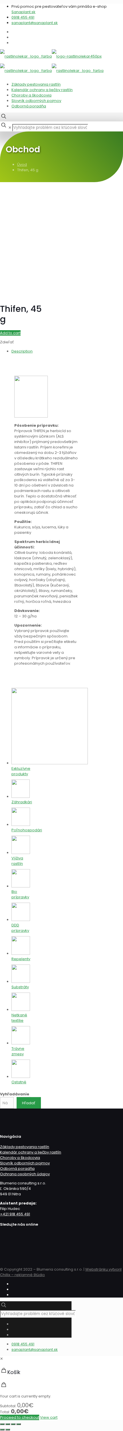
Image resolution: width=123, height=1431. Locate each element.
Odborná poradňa (28, 106)
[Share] (7, 1424)
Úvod (22, 164)
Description (22, 351)
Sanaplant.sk (23, 12)
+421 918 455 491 (15, 1214)
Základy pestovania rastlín (36, 84)
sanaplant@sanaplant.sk (34, 22)
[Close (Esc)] (2, 1424)
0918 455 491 (22, 17)
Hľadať (28, 1103)
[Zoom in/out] (18, 1424)
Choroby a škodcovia (31, 95)
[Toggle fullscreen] (13, 1424)
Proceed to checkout (19, 1417)
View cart (48, 1417)
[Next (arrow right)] (7, 1429)
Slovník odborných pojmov (36, 100)
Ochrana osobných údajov (25, 1174)
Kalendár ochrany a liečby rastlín (42, 89)
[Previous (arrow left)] (2, 1429)
